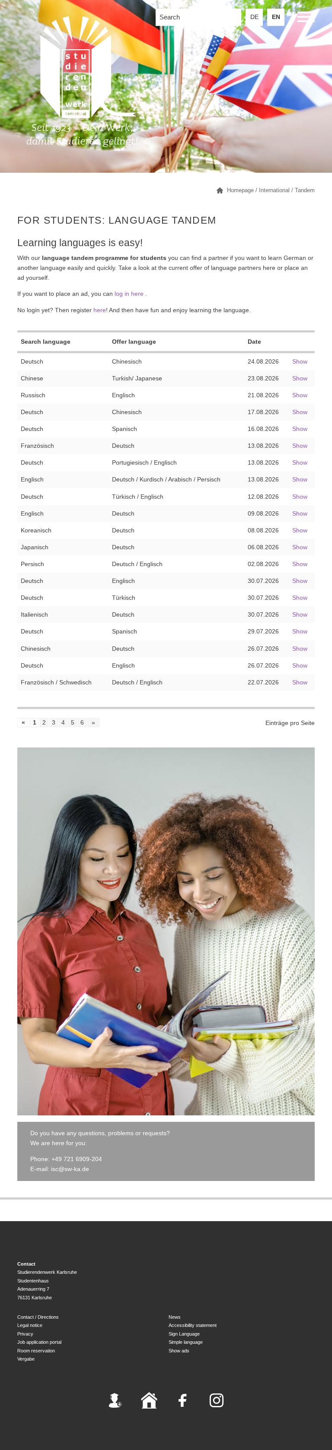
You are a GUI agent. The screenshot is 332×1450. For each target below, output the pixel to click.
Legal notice (29, 1325)
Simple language (186, 1342)
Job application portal (39, 1342)
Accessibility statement (193, 1325)
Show (299, 513)
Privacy (25, 1333)
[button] (306, 18)
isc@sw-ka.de (70, 1169)
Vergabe (26, 1358)
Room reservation (36, 1350)
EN (276, 17)
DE (254, 17)
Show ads (179, 1350)
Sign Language (184, 1333)
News (175, 1317)
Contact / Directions (38, 1317)
